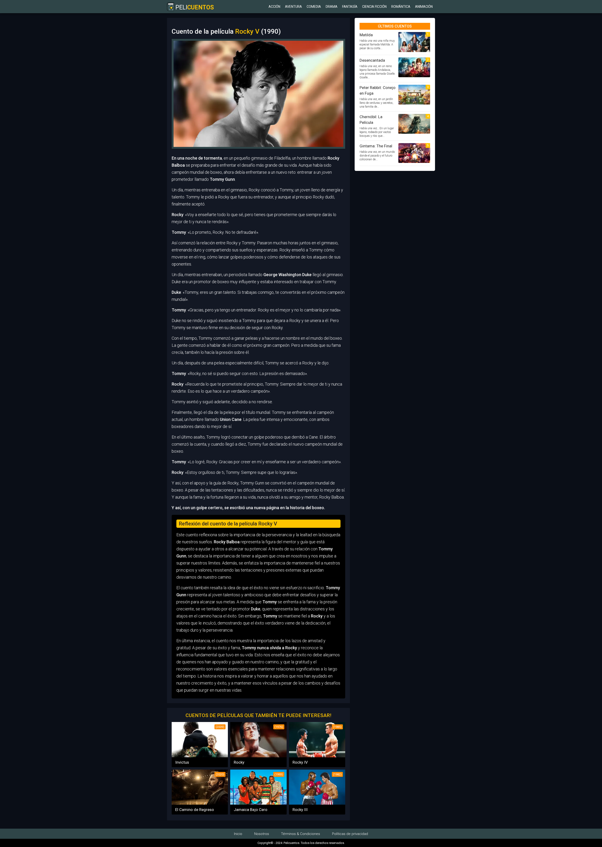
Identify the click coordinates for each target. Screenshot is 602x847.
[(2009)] (200, 755)
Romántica (400, 6)
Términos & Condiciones (300, 834)
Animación (424, 6)
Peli (194, 7)
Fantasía (349, 6)
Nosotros (261, 834)
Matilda (366, 34)
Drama (331, 6)
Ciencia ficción (374, 6)
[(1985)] (317, 755)
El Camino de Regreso (194, 809)
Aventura (293, 6)
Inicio (238, 834)
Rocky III (300, 809)
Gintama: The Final (376, 146)
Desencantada (372, 60)
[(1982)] (317, 803)
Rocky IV (300, 762)
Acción (274, 6)
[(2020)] (200, 803)
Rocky (239, 762)
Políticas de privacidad (350, 834)
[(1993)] (258, 803)
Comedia (314, 6)
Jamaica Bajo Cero (250, 809)
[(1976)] (258, 755)
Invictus (182, 762)
